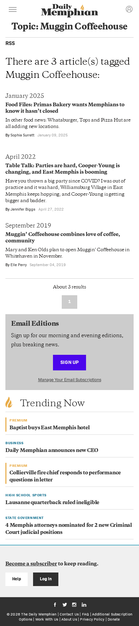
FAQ (85, 614)
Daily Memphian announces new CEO (51, 450)
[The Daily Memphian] (69, 11)
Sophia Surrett (22, 135)
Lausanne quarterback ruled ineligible (52, 502)
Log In (46, 578)
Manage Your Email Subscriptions (69, 379)
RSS (10, 43)
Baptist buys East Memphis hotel (49, 428)
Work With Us (46, 619)
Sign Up (69, 362)
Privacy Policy (92, 619)
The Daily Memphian (38, 614)
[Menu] (13, 10)
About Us (69, 619)
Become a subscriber (31, 564)
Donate (114, 619)
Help (16, 578)
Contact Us (69, 614)
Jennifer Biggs (22, 209)
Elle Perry (18, 265)
